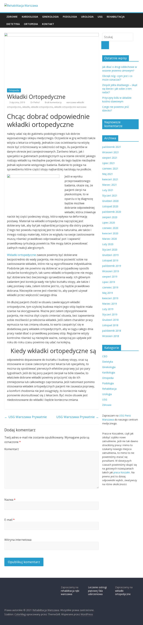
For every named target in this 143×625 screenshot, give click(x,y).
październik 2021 (111, 147)
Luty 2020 (107, 244)
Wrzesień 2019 (110, 271)
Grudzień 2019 (110, 255)
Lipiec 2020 (108, 222)
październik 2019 (111, 265)
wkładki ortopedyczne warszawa (70, 106)
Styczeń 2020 (109, 249)
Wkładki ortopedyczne (21, 255)
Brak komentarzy (53, 102)
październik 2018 (111, 330)
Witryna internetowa (17, 540)
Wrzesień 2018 (110, 336)
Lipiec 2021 (108, 163)
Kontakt (48, 24)
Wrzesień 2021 (110, 152)
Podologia (70, 16)
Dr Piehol (35, 102)
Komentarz (11, 449)
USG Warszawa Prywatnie (25, 417)
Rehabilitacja (116, 16)
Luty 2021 (107, 190)
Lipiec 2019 (108, 282)
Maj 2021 (107, 174)
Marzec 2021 (109, 184)
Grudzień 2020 (110, 201)
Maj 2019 (107, 292)
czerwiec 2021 (110, 168)
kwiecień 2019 (110, 298)
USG (100, 16)
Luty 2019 (107, 309)
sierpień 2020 (109, 217)
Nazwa (10, 500)
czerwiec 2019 (110, 287)
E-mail (9, 520)
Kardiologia (30, 16)
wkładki (26, 106)
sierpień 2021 (109, 157)
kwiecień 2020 (110, 233)
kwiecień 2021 (110, 179)
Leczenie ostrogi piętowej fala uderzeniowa (97, 591)
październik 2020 (111, 211)
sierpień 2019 (109, 276)
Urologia (87, 16)
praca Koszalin (122, 472)
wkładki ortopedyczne (42, 106)
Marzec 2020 (109, 238)
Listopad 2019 (110, 260)
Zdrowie (12, 16)
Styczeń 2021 (109, 195)
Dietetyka (13, 24)
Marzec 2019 (109, 303)
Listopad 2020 (110, 206)
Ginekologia (50, 16)
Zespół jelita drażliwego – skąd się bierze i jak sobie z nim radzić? (119, 88)
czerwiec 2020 (110, 228)
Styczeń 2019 (109, 314)
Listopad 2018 (110, 325)
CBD (104, 356)
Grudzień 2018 (110, 319)
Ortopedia (31, 24)
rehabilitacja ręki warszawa (70, 592)
